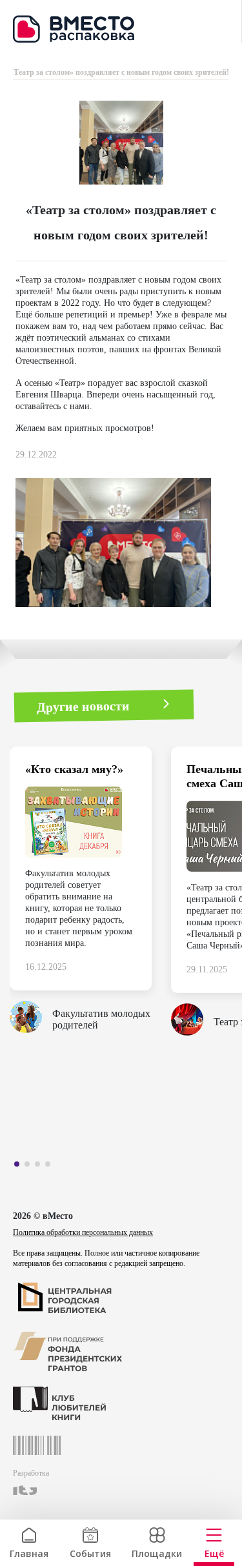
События (90, 1552)
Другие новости (83, 706)
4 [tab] (51, 1166)
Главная (29, 1552)
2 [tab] (30, 1166)
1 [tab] (20, 1166)
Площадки (157, 1552)
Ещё (214, 1552)
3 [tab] (41, 1166)
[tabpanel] (90, 895)
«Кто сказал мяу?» (74, 769)
